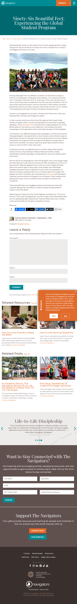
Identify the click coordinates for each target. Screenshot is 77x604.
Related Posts (12, 353)
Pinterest (40, 565)
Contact (27, 553)
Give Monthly (37, 537)
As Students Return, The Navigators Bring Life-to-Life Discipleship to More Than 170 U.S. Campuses (18, 386)
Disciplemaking (16, 39)
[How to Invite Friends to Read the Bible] (19, 317)
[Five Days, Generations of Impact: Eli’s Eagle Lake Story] (57, 368)
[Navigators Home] (38, 586)
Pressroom (49, 553)
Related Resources (16, 302)
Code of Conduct (36, 295)
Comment (13, 238)
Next (75, 428)
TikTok (43, 565)
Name (12, 268)
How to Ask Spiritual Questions (56, 332)
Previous (2, 428)
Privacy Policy (33, 589)
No (65, 316)
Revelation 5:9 (28, 125)
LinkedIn (36, 565)
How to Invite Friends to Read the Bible (18, 333)
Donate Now (38, 531)
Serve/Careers (37, 553)
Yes (54, 316)
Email (12, 277)
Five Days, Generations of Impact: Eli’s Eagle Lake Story (55, 384)
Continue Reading (18, 345)
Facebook (30, 565)
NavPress (25, 557)
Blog (8, 39)
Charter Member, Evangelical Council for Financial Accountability (43, 575)
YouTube (46, 565)
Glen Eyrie (50, 174)
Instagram (33, 565)
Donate (62, 3)
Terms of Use (43, 589)
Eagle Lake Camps (48, 557)
